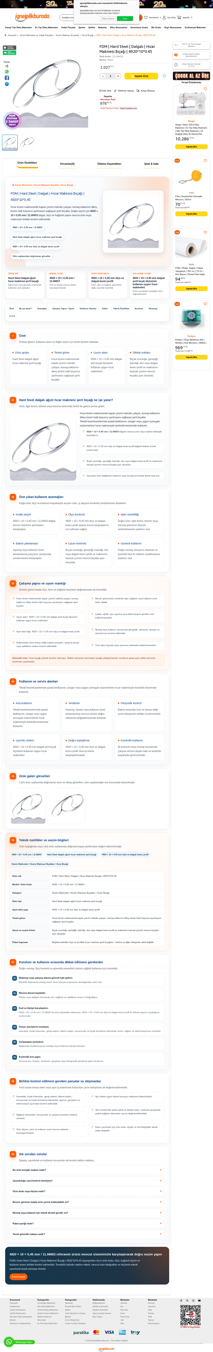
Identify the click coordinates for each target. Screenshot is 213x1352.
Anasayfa (14, 1303)
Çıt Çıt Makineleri (72, 1320)
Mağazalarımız (99, 1303)
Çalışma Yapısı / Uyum (63, 308)
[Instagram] (193, 1300)
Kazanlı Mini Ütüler (73, 1306)
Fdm (122, 1323)
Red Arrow (124, 1317)
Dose (122, 1313)
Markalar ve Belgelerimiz (20, 1323)
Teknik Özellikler (121, 308)
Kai (121, 1306)
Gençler (151, 1303)
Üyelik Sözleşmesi (17, 1310)
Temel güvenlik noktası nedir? (29, 1234)
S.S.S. (12, 316)
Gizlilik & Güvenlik (100, 1306)
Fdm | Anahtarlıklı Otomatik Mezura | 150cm (188, 198)
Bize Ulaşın (97, 1317)
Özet (11, 308)
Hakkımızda (15, 1306)
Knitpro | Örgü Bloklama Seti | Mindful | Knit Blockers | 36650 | (190, 341)
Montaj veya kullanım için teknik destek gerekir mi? (40, 1212)
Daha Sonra (108, 18)
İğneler (68, 1317)
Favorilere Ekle (205, 89)
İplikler (68, 1310)
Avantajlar (42, 308)
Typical (151, 1320)
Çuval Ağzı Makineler (46, 1303)
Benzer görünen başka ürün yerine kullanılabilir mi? (41, 1202)
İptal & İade (151, 163)
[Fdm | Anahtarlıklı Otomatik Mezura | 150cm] (191, 175)
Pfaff (150, 1317)
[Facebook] (181, 1300)
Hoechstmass (154, 1323)
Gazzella (151, 1306)
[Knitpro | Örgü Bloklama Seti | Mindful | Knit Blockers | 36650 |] (191, 319)
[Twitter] (187, 1300)
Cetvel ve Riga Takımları (75, 1323)
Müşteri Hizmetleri (100, 1310)
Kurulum (139, 308)
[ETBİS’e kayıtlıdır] (190, 1316)
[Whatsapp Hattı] (9, 1342)
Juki (122, 1320)
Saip (150, 1310)
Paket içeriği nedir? (23, 1223)
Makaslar (69, 1303)
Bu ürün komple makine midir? (29, 1170)
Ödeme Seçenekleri (109, 163)
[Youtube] (199, 1300)
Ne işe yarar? (25, 308)
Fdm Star (124, 1310)
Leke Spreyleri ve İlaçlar (75, 1313)
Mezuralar (41, 1320)
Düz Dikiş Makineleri (46, 1306)
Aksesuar (153, 308)
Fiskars (151, 1313)
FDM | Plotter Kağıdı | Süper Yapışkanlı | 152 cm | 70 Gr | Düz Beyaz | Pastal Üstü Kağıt (190, 271)
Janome (123, 1303)
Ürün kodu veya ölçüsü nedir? (29, 1191)
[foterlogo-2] (106, 1332)
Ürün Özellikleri (27, 162)
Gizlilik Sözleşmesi (18, 1313)
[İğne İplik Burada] (38, 17)
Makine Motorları (44, 1317)
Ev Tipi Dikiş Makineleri (47, 1323)
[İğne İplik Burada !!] (106, 1349)
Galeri (105, 308)
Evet (125, 18)
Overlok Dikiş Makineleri (47, 1310)
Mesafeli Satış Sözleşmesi (21, 1317)
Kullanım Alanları (88, 308)
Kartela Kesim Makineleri (48, 1313)
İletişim (13, 1320)
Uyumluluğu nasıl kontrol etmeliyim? (33, 1180)
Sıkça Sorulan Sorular (102, 1313)
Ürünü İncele (18, 1276)
